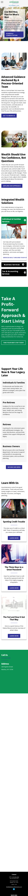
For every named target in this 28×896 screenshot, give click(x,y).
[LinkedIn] (14, 889)
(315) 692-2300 (5, 658)
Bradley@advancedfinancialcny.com (14, 887)
